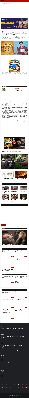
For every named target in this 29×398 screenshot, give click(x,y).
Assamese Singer (15, 151)
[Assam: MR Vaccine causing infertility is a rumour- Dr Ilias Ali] (3, 347)
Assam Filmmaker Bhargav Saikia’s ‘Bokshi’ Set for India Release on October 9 (23, 200)
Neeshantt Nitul (19, 151)
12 (10, 384)
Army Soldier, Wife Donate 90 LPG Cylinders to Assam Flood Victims (14, 191)
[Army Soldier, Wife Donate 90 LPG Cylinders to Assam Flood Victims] (14, 188)
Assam (3, 31)
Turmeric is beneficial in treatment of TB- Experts (12, 350)
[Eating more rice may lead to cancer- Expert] (3, 355)
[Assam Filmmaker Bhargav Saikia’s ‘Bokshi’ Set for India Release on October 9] (23, 196)
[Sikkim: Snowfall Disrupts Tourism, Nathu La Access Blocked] (3, 367)
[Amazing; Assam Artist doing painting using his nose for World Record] (3, 329)
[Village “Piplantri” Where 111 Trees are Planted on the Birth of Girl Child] (3, 338)
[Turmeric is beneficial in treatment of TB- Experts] (3, 351)
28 (18, 387)
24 (2, 387)
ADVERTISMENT (14, 17)
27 (14, 387)
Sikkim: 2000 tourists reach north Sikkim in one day (12, 369)
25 (6, 387)
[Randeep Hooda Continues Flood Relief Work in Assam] (5, 196)
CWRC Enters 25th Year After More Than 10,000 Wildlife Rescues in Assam (9, 161)
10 (2, 384)
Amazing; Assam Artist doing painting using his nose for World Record (20, 259)
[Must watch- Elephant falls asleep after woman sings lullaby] (3, 334)
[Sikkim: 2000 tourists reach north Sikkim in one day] (3, 371)
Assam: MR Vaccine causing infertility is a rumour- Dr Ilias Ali (13, 345)
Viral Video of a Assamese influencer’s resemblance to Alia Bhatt (12, 244)
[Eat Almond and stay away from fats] (17, 277)
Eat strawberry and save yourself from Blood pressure (23, 281)
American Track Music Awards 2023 (7, 151)
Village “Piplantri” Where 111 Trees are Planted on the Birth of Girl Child (15, 336)
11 (6, 384)
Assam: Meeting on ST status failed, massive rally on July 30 (23, 89)
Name (1, 216)
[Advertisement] (14, 11)
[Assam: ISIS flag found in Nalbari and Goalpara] (4, 89)
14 (18, 384)
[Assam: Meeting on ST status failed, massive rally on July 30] (17, 89)
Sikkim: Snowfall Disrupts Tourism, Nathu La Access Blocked (13, 365)
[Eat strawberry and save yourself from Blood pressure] (17, 281)
